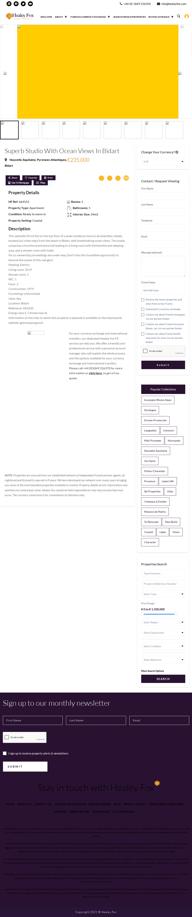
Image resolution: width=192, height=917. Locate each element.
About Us (24, 804)
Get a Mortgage (20, 182)
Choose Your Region (70, 804)
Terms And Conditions (166, 804)
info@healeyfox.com (173, 3)
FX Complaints (124, 811)
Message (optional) (151, 252)
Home (10, 804)
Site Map (60, 811)
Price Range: (148, 603)
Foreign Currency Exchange (88, 16)
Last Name (147, 204)
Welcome (46, 16)
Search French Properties (129, 16)
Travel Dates (148, 282)
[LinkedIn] (9, 3)
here (8, 847)
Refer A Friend (100, 804)
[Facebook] (16, 3)
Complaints (101, 811)
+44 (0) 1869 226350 (137, 3)
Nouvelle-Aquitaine (23, 159)
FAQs (117, 804)
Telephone (146, 220)
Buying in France (159, 16)
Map (42, 182)
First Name (147, 188)
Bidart (9, 165)
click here (96, 373)
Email (144, 236)
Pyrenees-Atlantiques (51, 159)
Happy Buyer (79, 811)
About (59, 16)
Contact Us (43, 804)
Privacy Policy (134, 804)
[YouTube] (30, 3)
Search (163, 679)
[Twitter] (23, 3)
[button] (184, 73)
